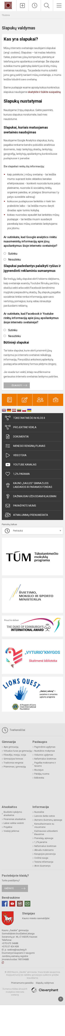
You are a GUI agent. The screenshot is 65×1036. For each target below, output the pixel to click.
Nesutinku (14, 259)
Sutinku (12, 253)
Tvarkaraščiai (17, 730)
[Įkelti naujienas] (22, 5)
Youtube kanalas (24, 464)
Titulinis (6, 15)
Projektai (8, 827)
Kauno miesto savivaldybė (35, 918)
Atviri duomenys (42, 866)
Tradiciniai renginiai (13, 762)
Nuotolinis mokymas (44, 751)
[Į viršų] (60, 999)
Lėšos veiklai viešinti (14, 823)
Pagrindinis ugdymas (44, 747)
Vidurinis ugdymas (43, 755)
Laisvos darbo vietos (44, 816)
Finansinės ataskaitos (15, 819)
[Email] (27, 904)
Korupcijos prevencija (45, 854)
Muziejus (39, 770)
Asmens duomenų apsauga (48, 820)
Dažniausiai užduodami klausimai (34, 496)
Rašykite (9, 888)
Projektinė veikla (24, 427)
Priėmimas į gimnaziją (15, 766)
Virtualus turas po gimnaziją (18, 751)
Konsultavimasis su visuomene (44, 825)
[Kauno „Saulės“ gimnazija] (8, 5)
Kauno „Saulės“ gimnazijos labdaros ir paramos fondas (32, 485)
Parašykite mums (24, 505)
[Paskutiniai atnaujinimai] (35, 5)
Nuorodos (39, 812)
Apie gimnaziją (11, 747)
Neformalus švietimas (45, 759)
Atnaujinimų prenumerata (30, 515)
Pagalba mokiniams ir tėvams (45, 764)
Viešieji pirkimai (11, 831)
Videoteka (20, 455)
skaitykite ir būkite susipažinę (44, 92)
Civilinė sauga (41, 858)
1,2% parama (21, 473)
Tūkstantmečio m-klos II (29, 418)
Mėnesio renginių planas (29, 445)
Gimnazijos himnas (13, 759)
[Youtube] (12, 904)
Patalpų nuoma (41, 774)
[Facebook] (5, 904)
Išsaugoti (17, 385)
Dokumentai (21, 436)
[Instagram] (20, 904)
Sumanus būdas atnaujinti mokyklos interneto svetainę (15, 992)
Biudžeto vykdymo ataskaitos (13, 814)
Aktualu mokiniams (44, 850)
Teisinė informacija (43, 862)
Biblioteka (39, 778)
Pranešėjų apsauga (43, 838)
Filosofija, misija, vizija (15, 755)
